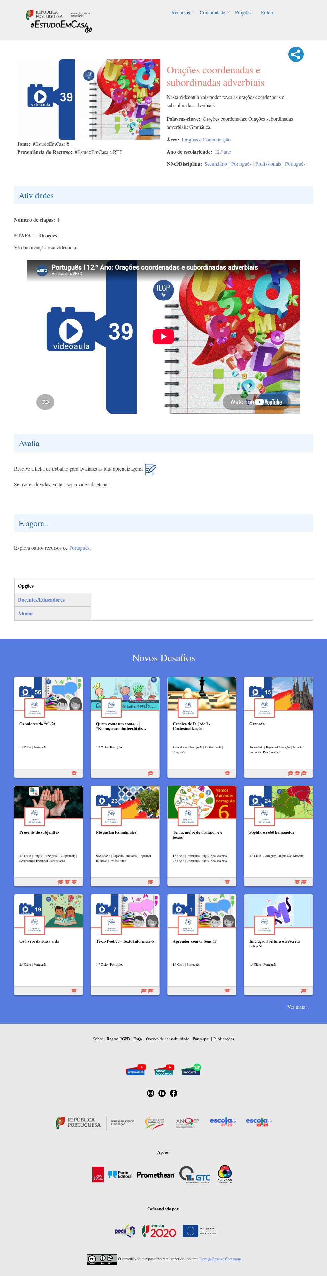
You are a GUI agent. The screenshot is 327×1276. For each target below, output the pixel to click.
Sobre (98, 1039)
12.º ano (223, 151)
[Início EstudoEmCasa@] (58, 14)
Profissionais (268, 163)
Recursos (180, 12)
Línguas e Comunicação (206, 139)
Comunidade (212, 12)
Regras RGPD (118, 1039)
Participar (201, 1039)
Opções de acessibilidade (167, 1039)
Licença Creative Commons (220, 1258)
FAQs (137, 1039)
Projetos (243, 12)
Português (241, 163)
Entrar (267, 12)
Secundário (215, 163)
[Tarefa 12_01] (150, 472)
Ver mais (296, 1007)
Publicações (223, 1039)
